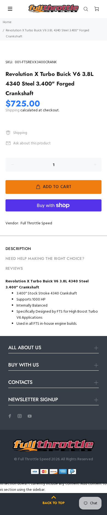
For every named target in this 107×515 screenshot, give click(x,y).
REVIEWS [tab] (14, 268)
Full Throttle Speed (36, 223)
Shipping (12, 110)
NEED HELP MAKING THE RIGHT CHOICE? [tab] (44, 258)
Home (7, 22)
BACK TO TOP (53, 502)
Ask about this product (32, 143)
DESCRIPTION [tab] (18, 248)
